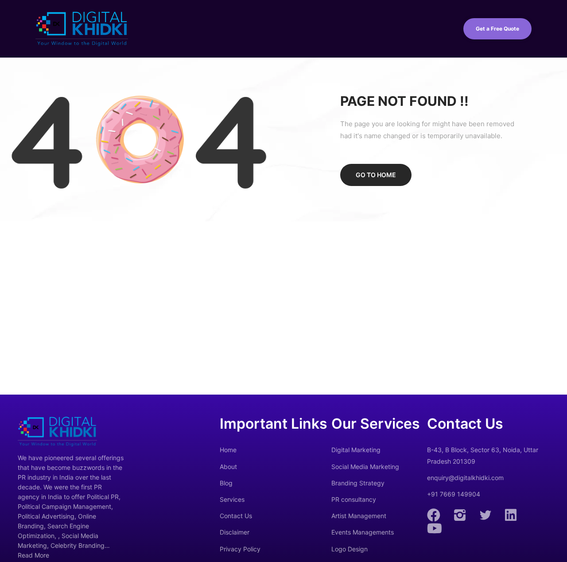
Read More (33, 555)
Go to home (376, 174)
